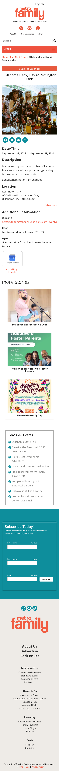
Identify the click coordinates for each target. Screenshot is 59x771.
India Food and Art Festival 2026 (29, 324)
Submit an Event (29, 678)
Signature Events (30, 675)
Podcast (30, 731)
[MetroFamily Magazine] (29, 13)
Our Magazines (27, 34)
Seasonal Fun (30, 701)
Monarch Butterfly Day (29, 415)
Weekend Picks (29, 705)
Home (5, 57)
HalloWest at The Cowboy (27, 491)
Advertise (42, 34)
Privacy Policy (38, 767)
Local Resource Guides (29, 721)
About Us (13, 34)
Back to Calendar (30, 68)
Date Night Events (18, 57)
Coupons (29, 747)
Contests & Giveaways (30, 672)
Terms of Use (23, 767)
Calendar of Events (30, 695)
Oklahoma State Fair (24, 441)
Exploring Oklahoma (29, 708)
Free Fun (29, 744)
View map (51, 205)
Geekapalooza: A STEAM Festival (29, 698)
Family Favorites (30, 724)
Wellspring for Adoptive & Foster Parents (30, 370)
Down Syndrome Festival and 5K (31, 466)
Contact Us (29, 682)
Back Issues (29, 655)
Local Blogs (30, 728)
